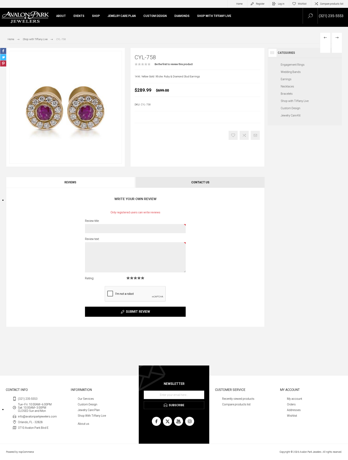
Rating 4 (139, 277)
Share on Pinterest (3, 63)
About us (83, 423)
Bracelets (287, 93)
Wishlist (292, 415)
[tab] (70, 182)
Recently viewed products (238, 398)
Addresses (294, 410)
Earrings (286, 79)
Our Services (86, 398)
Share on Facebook (3, 51)
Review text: (92, 239)
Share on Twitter (3, 57)
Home (239, 3)
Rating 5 (142, 277)
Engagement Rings (292, 64)
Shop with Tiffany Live (295, 101)
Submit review (138, 312)
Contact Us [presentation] (200, 182)
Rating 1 (128, 277)
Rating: (89, 278)
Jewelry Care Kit (290, 115)
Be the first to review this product (174, 64)
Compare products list (331, 3)
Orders (291, 404)
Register (260, 3)
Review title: (92, 220)
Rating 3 (135, 277)
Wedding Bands (291, 72)
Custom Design (290, 108)
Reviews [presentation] (70, 182)
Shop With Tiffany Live (92, 415)
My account (294, 398)
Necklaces (287, 86)
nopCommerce (26, 452)
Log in (281, 3)
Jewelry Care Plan (89, 410)
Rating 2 (132, 277)
